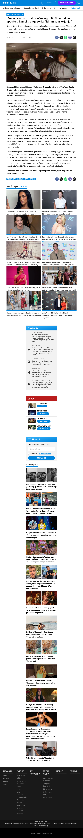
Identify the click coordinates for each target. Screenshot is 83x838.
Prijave (73, 771)
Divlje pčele (46, 8)
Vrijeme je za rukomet (11, 8)
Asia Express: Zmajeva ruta (21, 794)
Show (31, 399)
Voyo (5, 784)
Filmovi (6, 778)
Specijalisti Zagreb (20, 785)
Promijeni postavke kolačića (67, 823)
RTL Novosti (34, 439)
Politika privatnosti (31, 823)
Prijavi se (41, 458)
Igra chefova (21, 781)
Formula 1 (20, 813)
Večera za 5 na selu (15, 179)
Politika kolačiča (52, 823)
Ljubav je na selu (60, 8)
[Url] (74, 37)
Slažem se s (40, 454)
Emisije (5, 781)
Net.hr (23, 186)
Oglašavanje (42, 823)
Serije (5, 776)
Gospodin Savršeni (31, 8)
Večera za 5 (75, 8)
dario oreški (30, 179)
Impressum (8, 823)
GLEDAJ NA (64, 3)
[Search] (79, 3)
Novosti (7, 771)
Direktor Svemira (19, 809)
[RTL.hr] (9, 3)
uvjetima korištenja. (45, 454)
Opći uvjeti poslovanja (41, 825)
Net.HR (59, 771)
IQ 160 (18, 789)
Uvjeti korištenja (18, 823)
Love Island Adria (20, 777)
